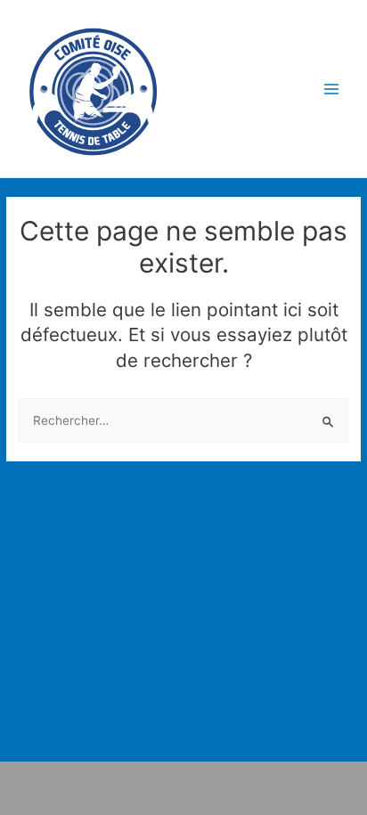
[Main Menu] (332, 88)
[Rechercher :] (183, 420)
